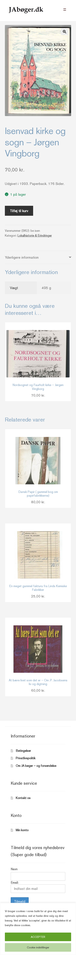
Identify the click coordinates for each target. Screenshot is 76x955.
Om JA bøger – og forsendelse (36, 766)
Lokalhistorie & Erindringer (35, 235)
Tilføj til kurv (19, 211)
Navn (14, 869)
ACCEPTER (38, 936)
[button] (64, 31)
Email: (15, 882)
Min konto (22, 830)
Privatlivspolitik (25, 758)
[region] (38, 929)
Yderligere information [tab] (22, 257)
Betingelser (23, 751)
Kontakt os (23, 798)
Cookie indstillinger (38, 947)
